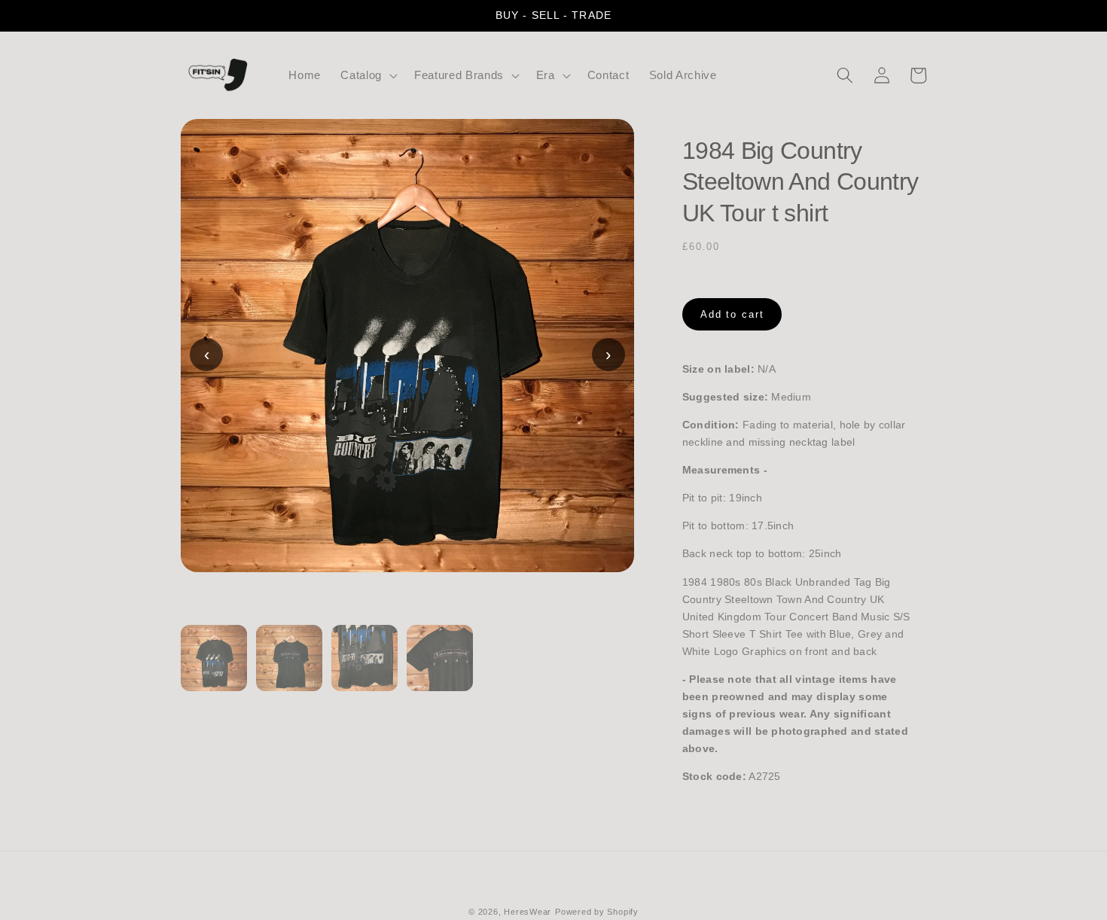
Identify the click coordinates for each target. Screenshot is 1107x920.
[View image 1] (214, 667)
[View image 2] (289, 667)
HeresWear (527, 911)
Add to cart (732, 314)
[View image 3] (364, 667)
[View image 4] (440, 667)
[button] (367, 75)
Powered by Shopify (597, 911)
